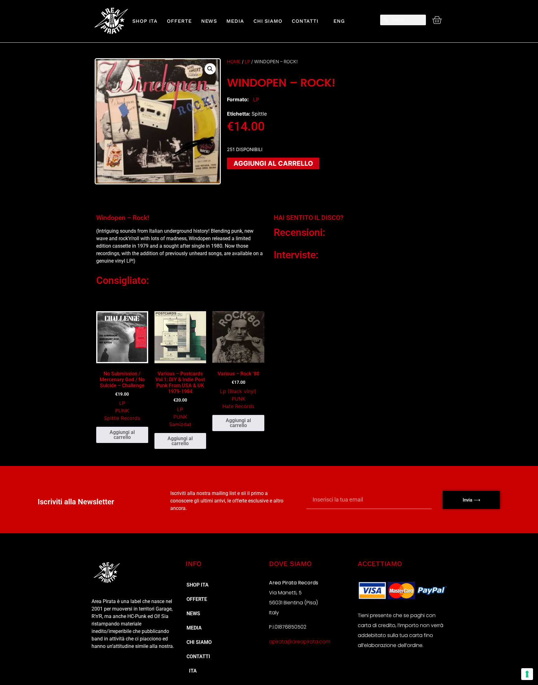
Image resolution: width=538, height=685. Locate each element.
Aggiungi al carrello (273, 163)
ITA (191, 671)
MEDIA (235, 21)
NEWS (209, 21)
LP (247, 61)
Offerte (179, 21)
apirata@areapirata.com (299, 641)
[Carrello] (437, 20)
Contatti (305, 21)
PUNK (122, 410)
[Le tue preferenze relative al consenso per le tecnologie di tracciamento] (527, 674)
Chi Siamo (267, 21)
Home (234, 61)
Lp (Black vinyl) (238, 391)
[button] (210, 68)
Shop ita (145, 21)
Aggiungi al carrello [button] (122, 434)
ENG (336, 21)
